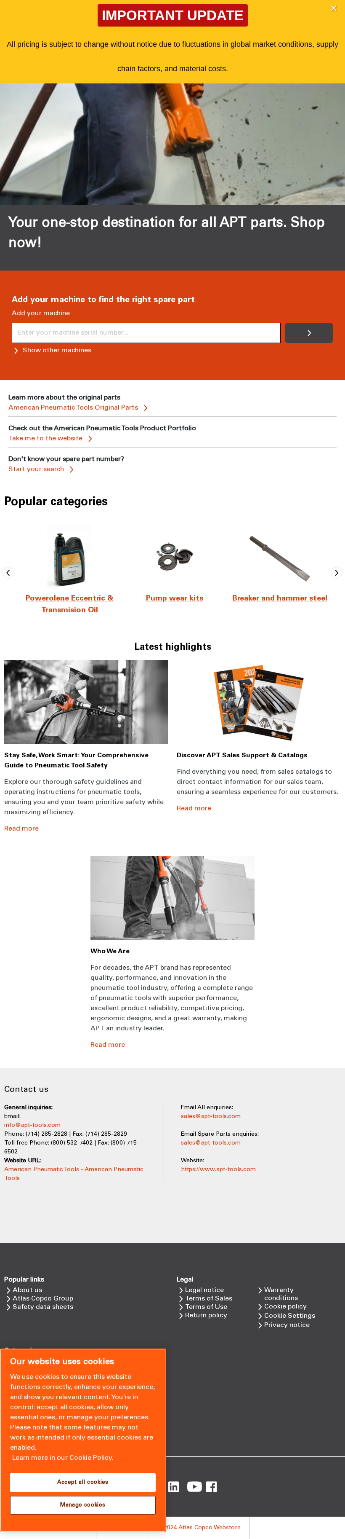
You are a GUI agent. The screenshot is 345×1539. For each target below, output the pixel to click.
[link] (69, 572)
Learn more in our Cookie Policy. (63, 1458)
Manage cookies (82, 1505)
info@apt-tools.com (32, 1125)
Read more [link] (21, 829)
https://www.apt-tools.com (218, 1169)
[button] (334, 8)
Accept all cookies (83, 1482)
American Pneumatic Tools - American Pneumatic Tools (73, 1174)
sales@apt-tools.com (211, 1116)
